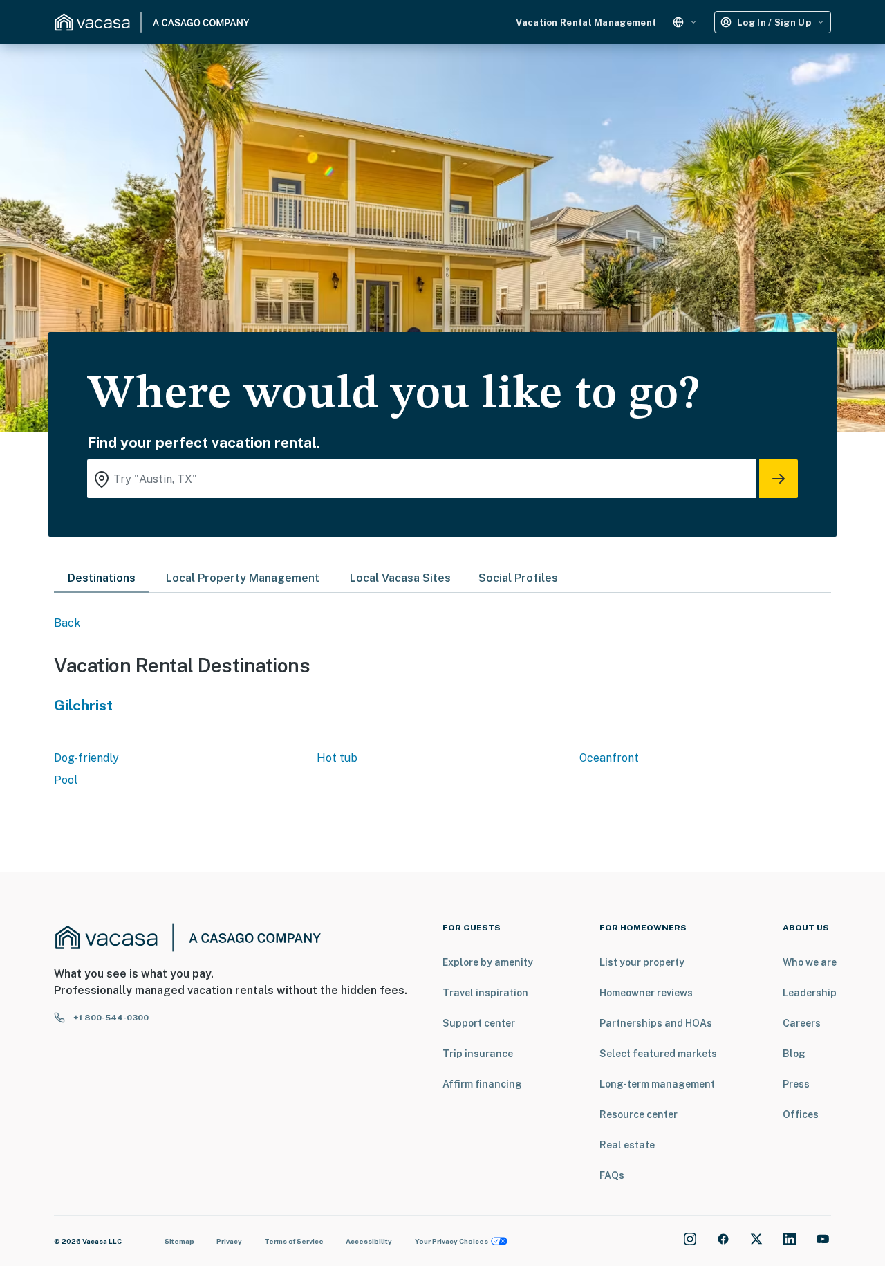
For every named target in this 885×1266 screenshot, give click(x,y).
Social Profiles (518, 578)
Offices (801, 1114)
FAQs (611, 1175)
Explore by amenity (487, 962)
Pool (65, 780)
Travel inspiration (485, 992)
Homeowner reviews (646, 992)
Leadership (810, 992)
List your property (641, 962)
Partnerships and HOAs (655, 1023)
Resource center (638, 1114)
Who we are (810, 962)
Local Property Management (242, 578)
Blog (794, 1053)
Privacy (229, 1241)
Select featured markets (658, 1053)
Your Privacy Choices (451, 1241)
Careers (802, 1023)
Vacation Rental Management (586, 22)
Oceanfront (609, 757)
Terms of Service (294, 1241)
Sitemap (179, 1241)
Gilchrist (83, 705)
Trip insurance (477, 1053)
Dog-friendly (86, 757)
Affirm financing (482, 1084)
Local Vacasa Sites (400, 578)
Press (796, 1084)
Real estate (627, 1144)
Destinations (102, 578)
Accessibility (369, 1241)
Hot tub (337, 757)
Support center (478, 1023)
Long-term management (657, 1084)
